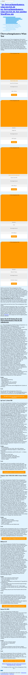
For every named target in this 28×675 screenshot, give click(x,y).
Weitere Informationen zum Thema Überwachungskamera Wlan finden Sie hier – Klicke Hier (14, 664)
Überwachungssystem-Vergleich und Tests (13, 26)
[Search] (1, 1)
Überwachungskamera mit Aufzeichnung (13, 18)
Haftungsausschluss (5, 673)
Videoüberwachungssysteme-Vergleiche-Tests (11, 24)
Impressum (11, 673)
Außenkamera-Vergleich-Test (11, 22)
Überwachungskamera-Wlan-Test (9, 17)
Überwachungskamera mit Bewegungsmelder (14, 19)
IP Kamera (6, 314)
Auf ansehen (14, 94)
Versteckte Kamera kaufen (10, 28)
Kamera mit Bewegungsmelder (11, 21)
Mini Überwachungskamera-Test (12, 23)
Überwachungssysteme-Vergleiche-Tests (13, 25)
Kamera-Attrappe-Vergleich (11, 29)
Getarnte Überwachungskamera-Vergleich (10, 27)
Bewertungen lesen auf (14, 86)
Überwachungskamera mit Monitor (12, 20)
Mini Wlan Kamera (6, 30)
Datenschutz (23, 672)
